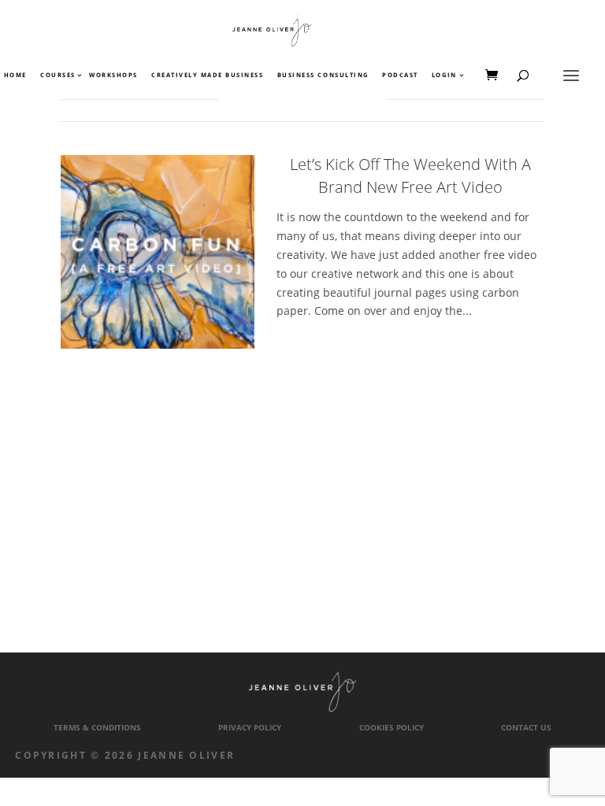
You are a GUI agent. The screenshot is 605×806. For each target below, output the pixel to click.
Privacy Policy (249, 728)
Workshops (113, 75)
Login (444, 75)
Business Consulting (323, 75)
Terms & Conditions (97, 728)
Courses (57, 75)
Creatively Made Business (207, 75)
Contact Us (526, 728)
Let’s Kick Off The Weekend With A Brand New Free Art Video (410, 175)
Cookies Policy (391, 728)
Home (15, 75)
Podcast (400, 75)
